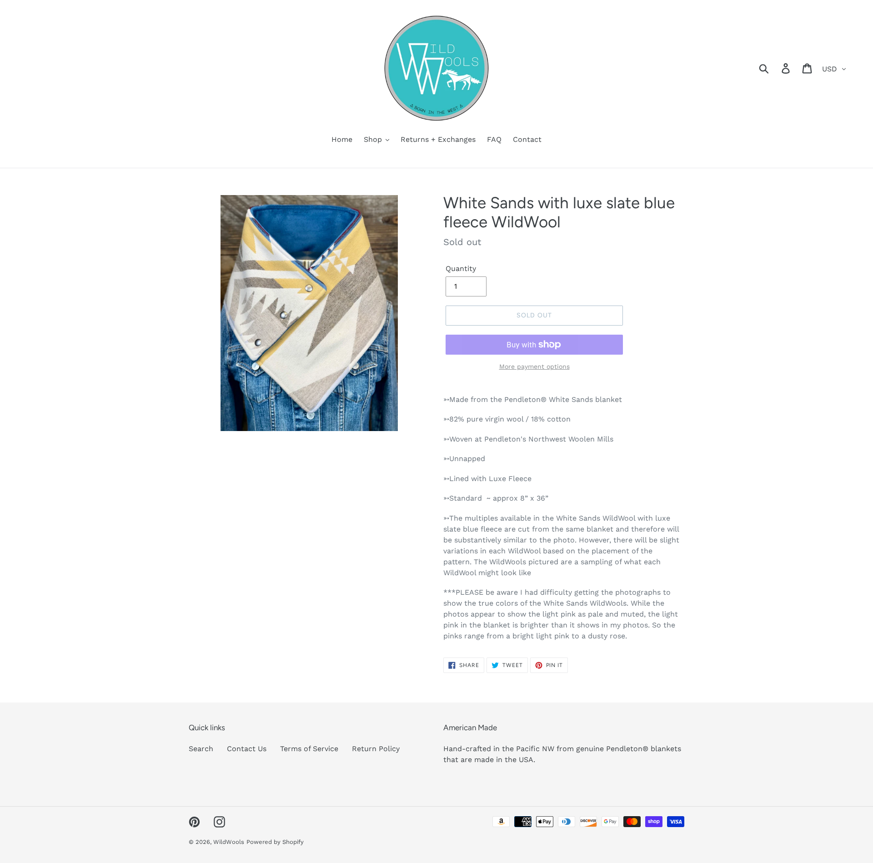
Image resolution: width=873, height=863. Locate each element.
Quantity (461, 268)
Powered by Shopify (275, 841)
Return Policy (376, 748)
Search (201, 748)
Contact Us (246, 748)
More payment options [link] (534, 366)
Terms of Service (309, 748)
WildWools (228, 841)
